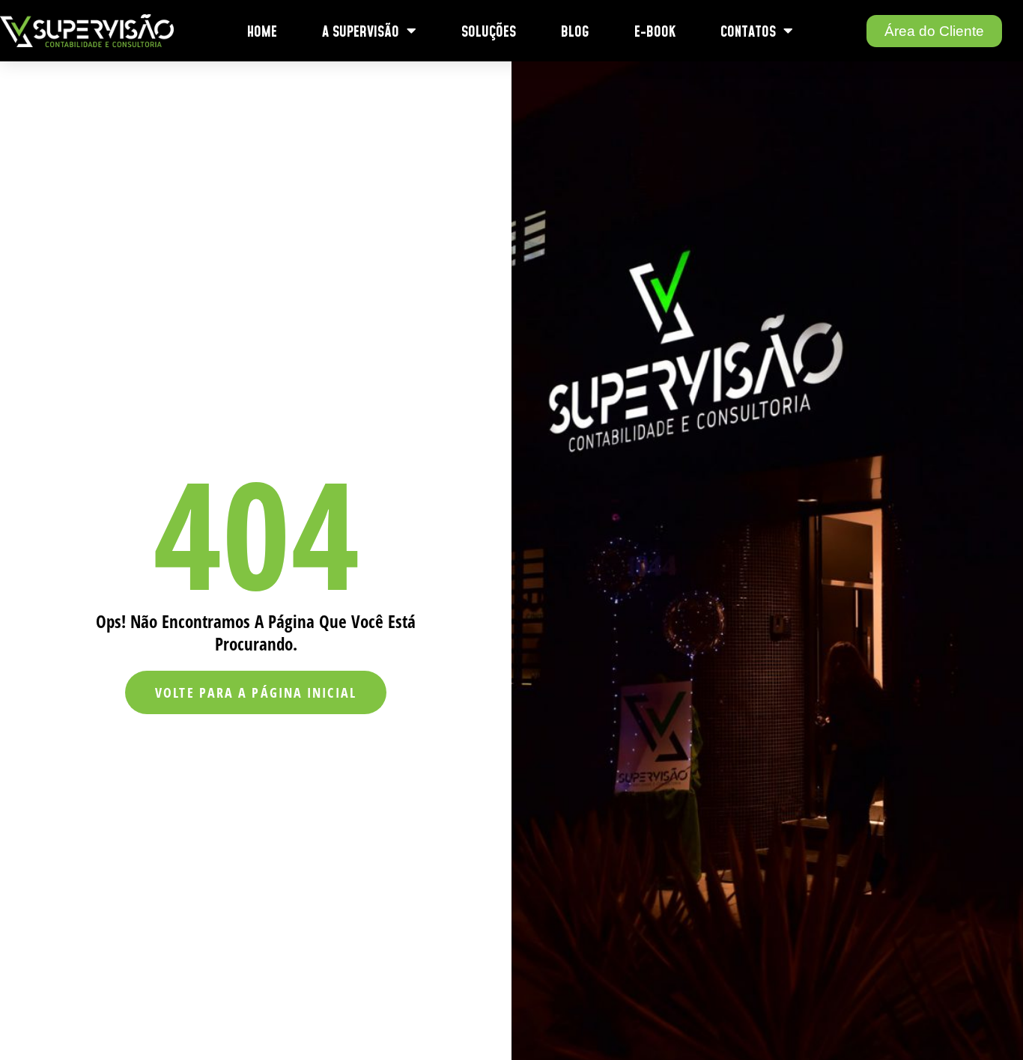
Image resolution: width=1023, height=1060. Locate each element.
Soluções (488, 31)
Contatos (748, 31)
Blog (575, 31)
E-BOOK (655, 31)
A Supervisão (360, 31)
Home (262, 31)
